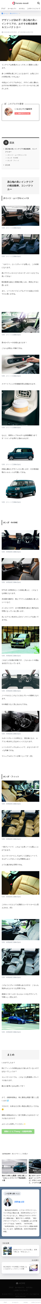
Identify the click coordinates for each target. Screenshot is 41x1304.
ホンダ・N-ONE (12, 158)
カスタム (22, 8)
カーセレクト (12, 8)
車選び (25, 1154)
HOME (21, 1283)
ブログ (3, 8)
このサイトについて (20, 1290)
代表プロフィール (23, 113)
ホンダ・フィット (13, 160)
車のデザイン (16, 1154)
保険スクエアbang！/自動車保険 (18, 1131)
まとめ (7, 165)
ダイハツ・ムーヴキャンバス (17, 155)
